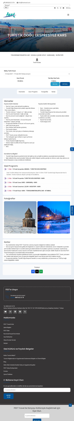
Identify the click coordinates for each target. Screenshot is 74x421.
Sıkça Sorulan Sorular (10, 340)
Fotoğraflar (44, 92)
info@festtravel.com (24, 2)
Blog (5, 362)
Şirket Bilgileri (7, 327)
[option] (20, 218)
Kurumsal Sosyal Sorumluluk (12, 333)
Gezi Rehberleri (8, 337)
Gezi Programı (33, 92)
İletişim (6, 343)
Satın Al (65, 84)
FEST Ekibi (6, 330)
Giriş (69, 8)
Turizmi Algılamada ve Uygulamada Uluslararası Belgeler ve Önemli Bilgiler (25, 358)
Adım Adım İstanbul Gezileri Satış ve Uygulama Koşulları (19, 365)
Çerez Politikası (8, 374)
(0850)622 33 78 (9, 2)
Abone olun (8, 396)
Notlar (53, 92)
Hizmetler (22, 92)
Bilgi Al (55, 84)
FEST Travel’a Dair (9, 324)
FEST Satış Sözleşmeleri (11, 368)
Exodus (6, 371)
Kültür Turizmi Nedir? (9, 355)
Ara (6, 7)
